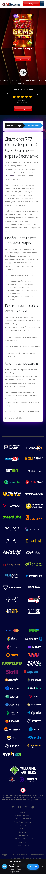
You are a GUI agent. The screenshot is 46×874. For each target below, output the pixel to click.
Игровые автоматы (22, 815)
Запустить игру (23, 59)
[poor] (18, 97)
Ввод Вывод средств (23, 822)
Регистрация (23, 845)
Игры (20, 125)
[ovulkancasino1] (13, 807)
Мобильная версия (23, 818)
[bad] (14, 97)
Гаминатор (9, 176)
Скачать (22, 842)
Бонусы (23, 825)
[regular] (22, 97)
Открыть (33, 867)
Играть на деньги (23, 109)
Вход (31, 3)
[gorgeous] (30, 97)
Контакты (23, 832)
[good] (26, 97)
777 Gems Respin (32, 125)
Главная (9, 125)
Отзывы (22, 828)
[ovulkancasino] (19, 807)
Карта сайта (23, 835)
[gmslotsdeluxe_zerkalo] (33, 807)
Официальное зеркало (23, 838)
